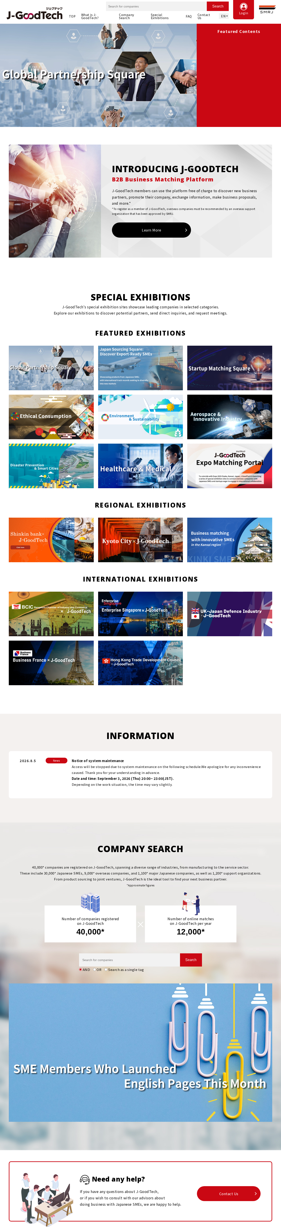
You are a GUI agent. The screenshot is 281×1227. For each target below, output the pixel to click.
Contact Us (204, 16)
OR (99, 969)
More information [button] (110, 1220)
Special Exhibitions (160, 16)
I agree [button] (266, 1217)
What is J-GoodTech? (90, 16)
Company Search (126, 16)
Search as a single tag (126, 969)
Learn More (151, 230)
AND (86, 969)
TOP (72, 16)
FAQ (189, 16)
